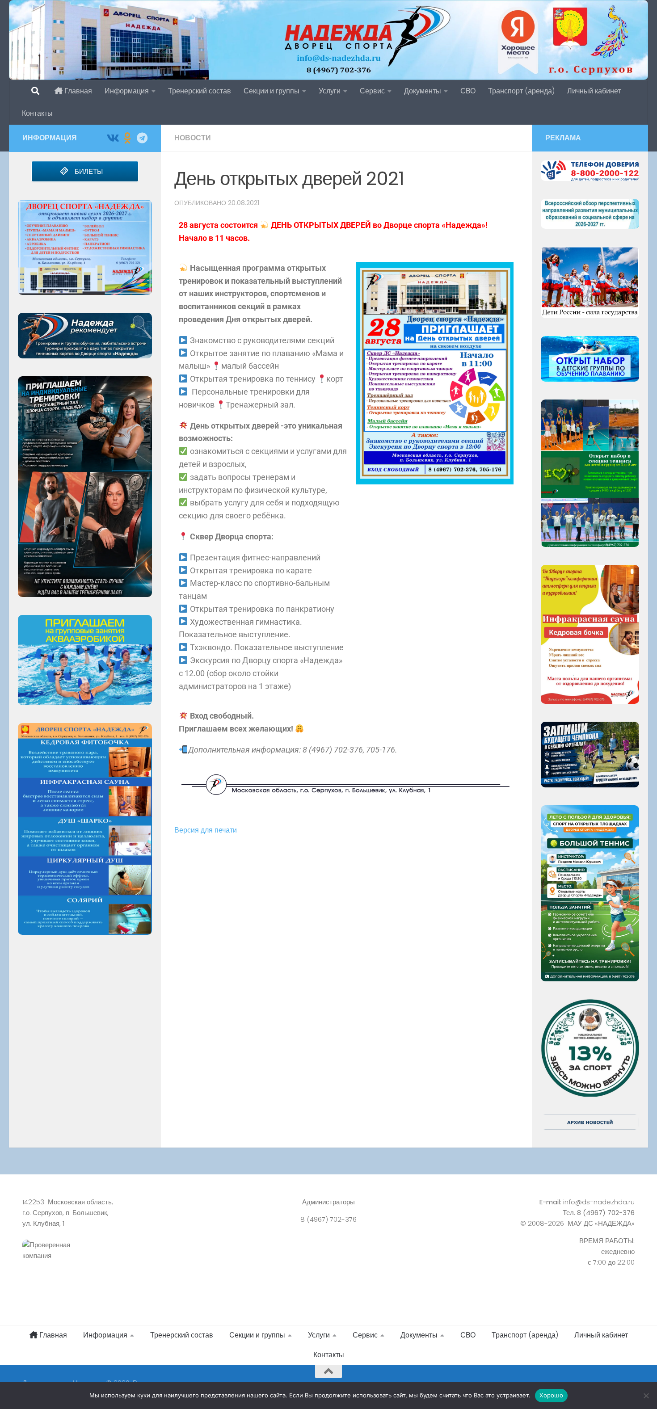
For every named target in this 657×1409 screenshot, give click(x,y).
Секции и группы (271, 91)
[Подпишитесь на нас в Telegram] (141, 137)
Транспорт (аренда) (521, 91)
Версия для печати (205, 830)
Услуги (330, 91)
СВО (468, 91)
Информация (127, 91)
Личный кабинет (594, 91)
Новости (192, 138)
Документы (422, 91)
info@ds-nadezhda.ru (599, 1202)
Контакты (37, 113)
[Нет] (645, 1395)
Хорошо (551, 1395)
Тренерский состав (199, 91)
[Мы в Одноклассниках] (127, 137)
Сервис (372, 91)
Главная (77, 91)
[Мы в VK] (112, 137)
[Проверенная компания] (117, 1260)
